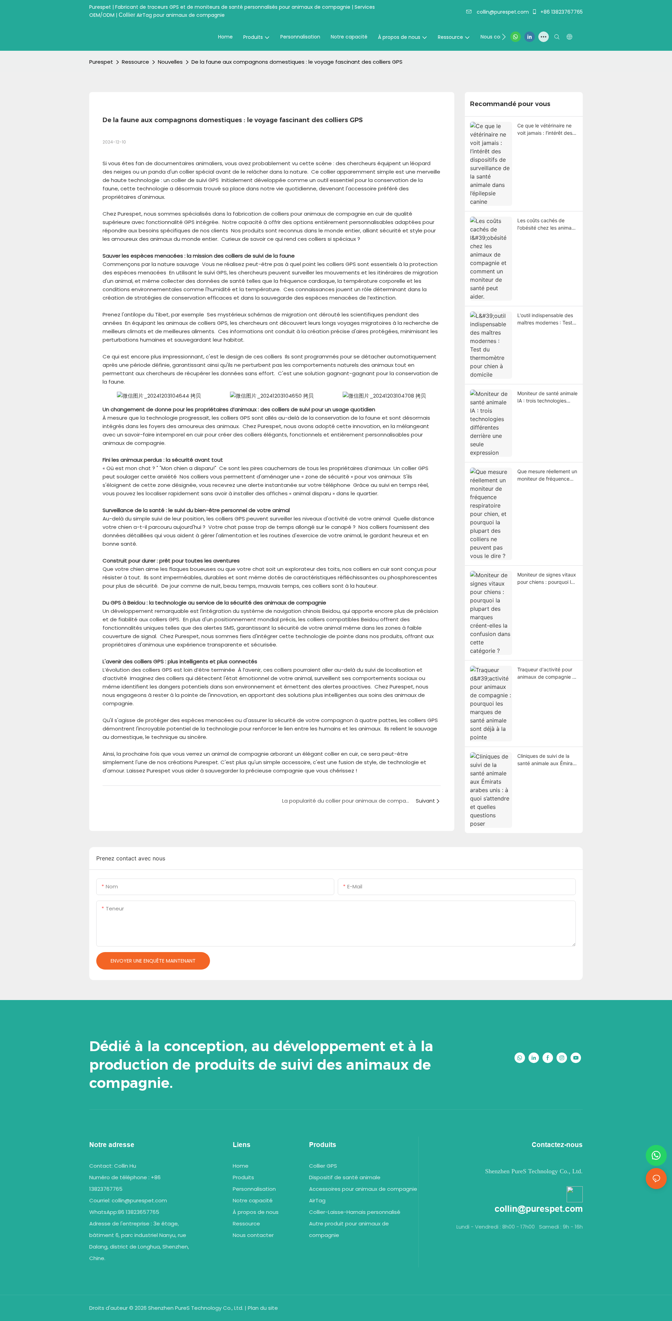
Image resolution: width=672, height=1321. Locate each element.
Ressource (135, 61)
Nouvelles (170, 61)
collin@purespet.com (502, 11)
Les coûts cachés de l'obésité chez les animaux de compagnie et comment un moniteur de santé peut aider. (547, 224)
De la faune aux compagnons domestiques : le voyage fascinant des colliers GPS (296, 61)
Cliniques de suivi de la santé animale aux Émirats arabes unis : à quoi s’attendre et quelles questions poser (547, 760)
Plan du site (263, 1308)
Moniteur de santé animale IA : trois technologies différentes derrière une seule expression (547, 397)
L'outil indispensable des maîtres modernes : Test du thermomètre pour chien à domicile (545, 319)
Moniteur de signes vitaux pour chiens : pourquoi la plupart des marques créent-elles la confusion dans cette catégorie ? (546, 579)
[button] (504, 37)
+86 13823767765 (561, 11)
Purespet (101, 61)
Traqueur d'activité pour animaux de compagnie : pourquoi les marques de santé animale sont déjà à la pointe (546, 673)
